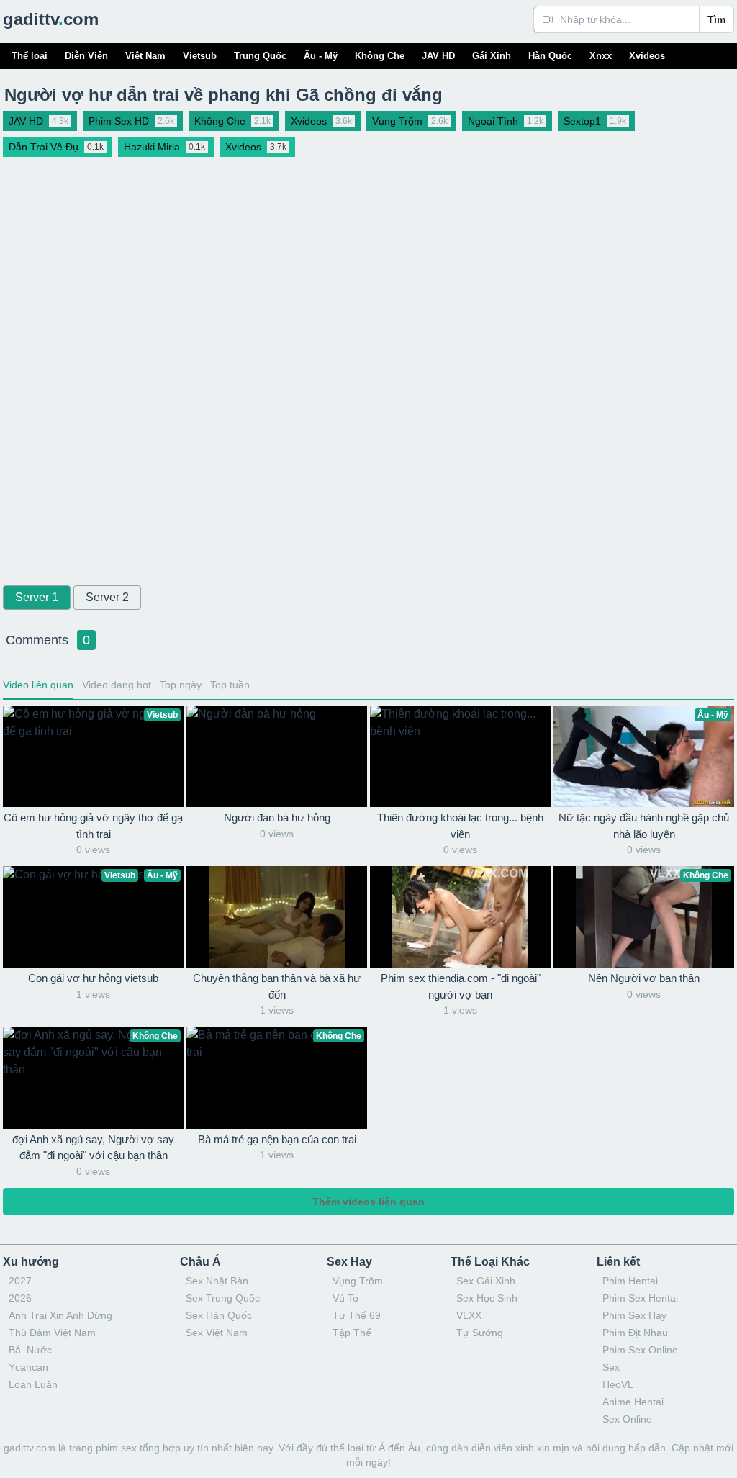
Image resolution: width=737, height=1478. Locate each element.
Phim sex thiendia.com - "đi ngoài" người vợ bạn (461, 986)
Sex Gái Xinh (485, 1281)
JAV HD (438, 55)
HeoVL (617, 1384)
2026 (20, 1298)
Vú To (345, 1298)
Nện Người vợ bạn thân (644, 978)
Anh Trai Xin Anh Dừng (60, 1315)
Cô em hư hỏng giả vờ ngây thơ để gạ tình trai (93, 825)
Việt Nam (145, 55)
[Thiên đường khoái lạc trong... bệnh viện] (460, 756)
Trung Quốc (260, 55)
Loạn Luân (33, 1384)
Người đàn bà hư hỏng (277, 817)
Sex (611, 1367)
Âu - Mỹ (321, 55)
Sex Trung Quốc (223, 1298)
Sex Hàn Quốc (219, 1315)
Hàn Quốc (550, 55)
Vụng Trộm (358, 1281)
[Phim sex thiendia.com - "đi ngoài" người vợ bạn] (460, 917)
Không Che (379, 55)
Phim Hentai (630, 1281)
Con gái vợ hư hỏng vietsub (93, 978)
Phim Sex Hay (634, 1315)
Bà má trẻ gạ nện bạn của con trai (277, 1139)
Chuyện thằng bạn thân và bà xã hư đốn (277, 986)
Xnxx (600, 55)
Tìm (716, 19)
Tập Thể (352, 1332)
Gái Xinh (491, 55)
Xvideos (647, 55)
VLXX (468, 1315)
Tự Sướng (479, 1332)
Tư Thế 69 (357, 1315)
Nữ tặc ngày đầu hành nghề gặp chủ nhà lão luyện (644, 825)
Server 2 (107, 597)
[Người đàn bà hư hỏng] (276, 756)
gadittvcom (51, 19)
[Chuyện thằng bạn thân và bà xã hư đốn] (276, 917)
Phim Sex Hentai (640, 1298)
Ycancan (28, 1367)
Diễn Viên (86, 55)
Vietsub (200, 55)
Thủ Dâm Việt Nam (52, 1332)
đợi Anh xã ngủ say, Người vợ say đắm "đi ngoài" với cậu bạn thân (93, 1147)
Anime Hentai (633, 1401)
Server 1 (36, 597)
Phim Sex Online (640, 1350)
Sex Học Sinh (486, 1298)
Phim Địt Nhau (635, 1332)
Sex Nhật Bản (217, 1281)
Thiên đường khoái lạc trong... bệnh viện (460, 825)
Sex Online (627, 1419)
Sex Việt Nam (217, 1332)
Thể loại (30, 55)
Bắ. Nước (30, 1350)
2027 (20, 1281)
